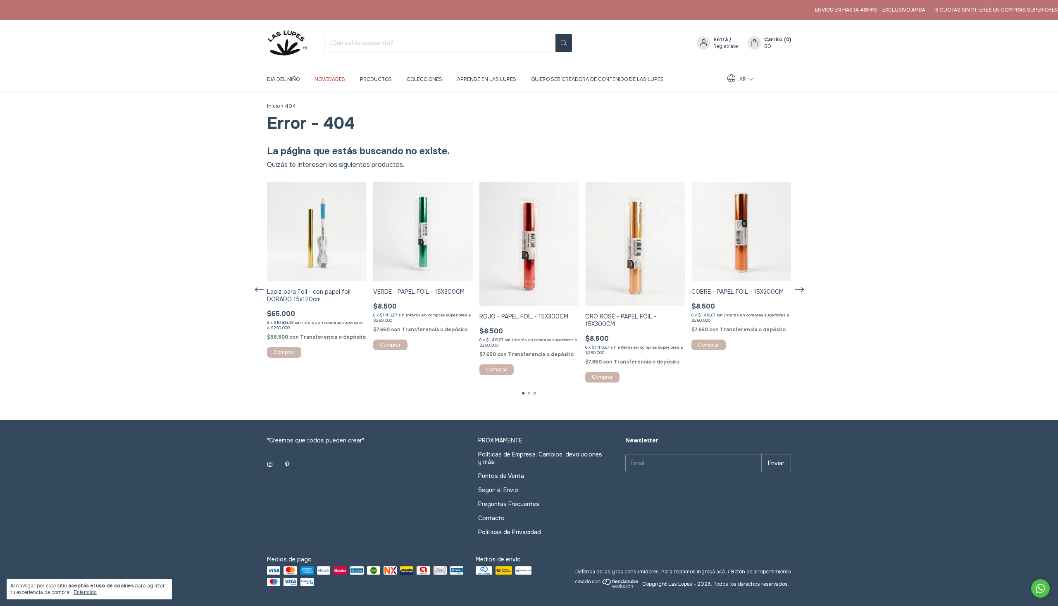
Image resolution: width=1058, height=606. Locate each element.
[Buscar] (563, 43)
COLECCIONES (424, 79)
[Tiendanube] (607, 586)
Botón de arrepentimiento (761, 571)
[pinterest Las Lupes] (287, 464)
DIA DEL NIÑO (283, 79)
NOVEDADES (330, 79)
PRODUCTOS (376, 79)
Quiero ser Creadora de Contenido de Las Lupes (597, 79)
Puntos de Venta (501, 476)
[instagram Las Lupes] (270, 464)
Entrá (720, 39)
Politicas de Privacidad (509, 532)
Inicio (273, 106)
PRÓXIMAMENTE (500, 440)
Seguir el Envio (498, 490)
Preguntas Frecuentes (508, 504)
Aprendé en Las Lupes (486, 79)
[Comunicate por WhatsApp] (1040, 588)
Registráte (725, 46)
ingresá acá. (711, 571)
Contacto (491, 518)
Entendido (85, 592)
